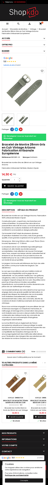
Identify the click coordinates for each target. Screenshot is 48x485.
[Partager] (12, 129)
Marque (26, 157)
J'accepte (24, 480)
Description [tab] (8, 210)
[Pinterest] (21, 129)
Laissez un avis (12, 65)
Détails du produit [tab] (28, 210)
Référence (6, 157)
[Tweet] (16, 129)
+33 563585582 (19, 2)
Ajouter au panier (14, 185)
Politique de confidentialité (16, 475)
